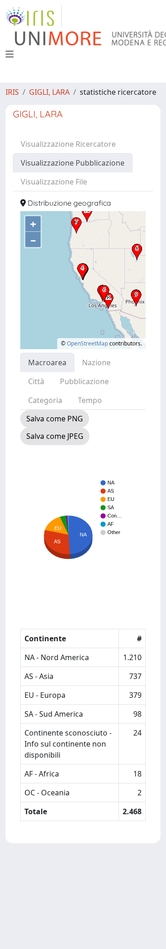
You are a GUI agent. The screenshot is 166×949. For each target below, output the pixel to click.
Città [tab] (36, 381)
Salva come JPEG (54, 436)
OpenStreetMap (87, 343)
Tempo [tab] (90, 400)
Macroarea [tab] (47, 362)
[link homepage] (34, 17)
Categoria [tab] (45, 400)
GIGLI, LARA (49, 92)
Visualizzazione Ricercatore (68, 144)
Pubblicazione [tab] (84, 381)
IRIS (12, 92)
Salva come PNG (54, 419)
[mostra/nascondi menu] (10, 54)
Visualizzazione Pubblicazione (73, 163)
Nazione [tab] (96, 362)
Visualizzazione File (54, 182)
